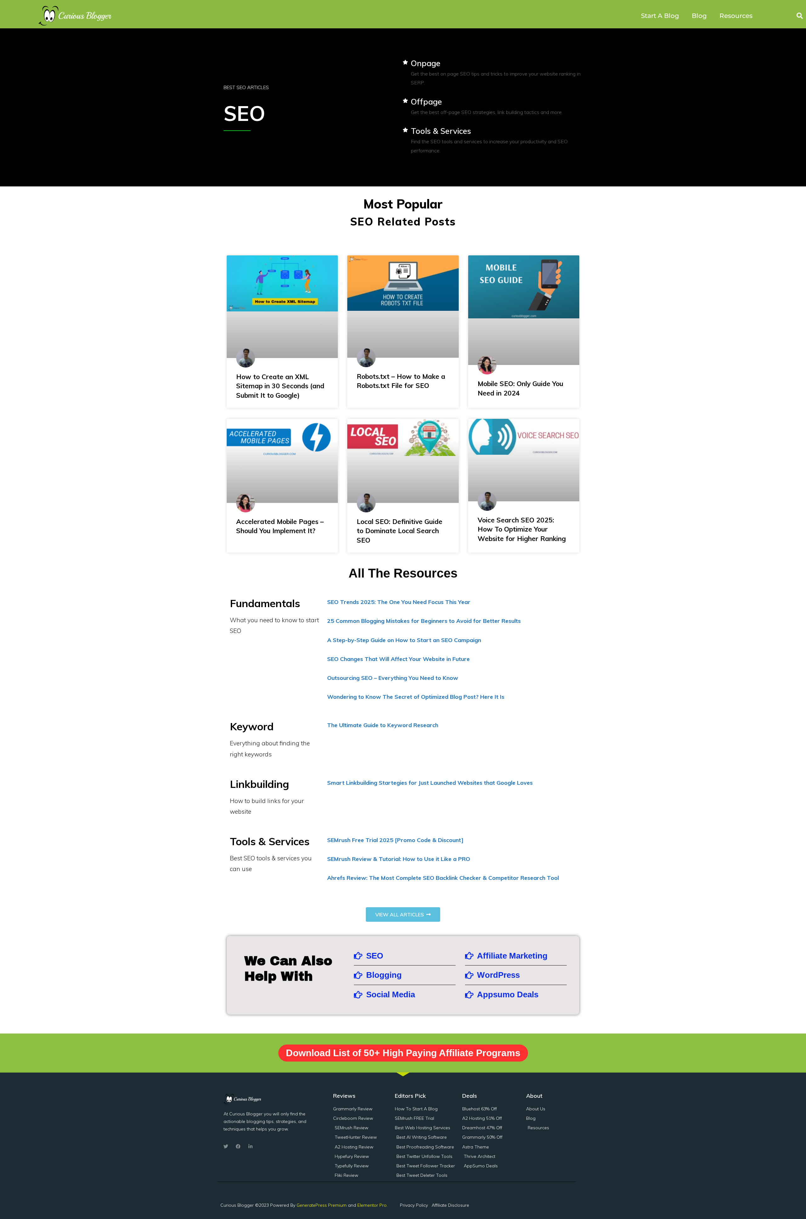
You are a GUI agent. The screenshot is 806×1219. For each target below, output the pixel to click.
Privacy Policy (414, 1205)
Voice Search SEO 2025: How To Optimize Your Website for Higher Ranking (522, 529)
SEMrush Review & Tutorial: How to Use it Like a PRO (398, 859)
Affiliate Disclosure (450, 1205)
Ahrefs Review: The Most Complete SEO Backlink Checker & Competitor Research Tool (443, 877)
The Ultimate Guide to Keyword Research (382, 725)
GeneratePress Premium (322, 1205)
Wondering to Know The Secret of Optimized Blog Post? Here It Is (415, 696)
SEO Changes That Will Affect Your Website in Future (398, 659)
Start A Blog (660, 16)
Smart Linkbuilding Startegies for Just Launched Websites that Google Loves (430, 782)
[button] (799, 15)
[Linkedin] (250, 1146)
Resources (735, 16)
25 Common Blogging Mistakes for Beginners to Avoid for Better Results (424, 620)
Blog (699, 16)
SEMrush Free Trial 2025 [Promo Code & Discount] (395, 840)
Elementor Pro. (372, 1205)
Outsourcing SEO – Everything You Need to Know (392, 677)
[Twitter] (226, 1146)
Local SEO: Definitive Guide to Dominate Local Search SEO (399, 530)
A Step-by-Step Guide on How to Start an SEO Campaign (404, 640)
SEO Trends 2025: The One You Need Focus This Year (398, 602)
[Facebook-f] (238, 1146)
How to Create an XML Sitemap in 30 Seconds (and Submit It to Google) (280, 386)
